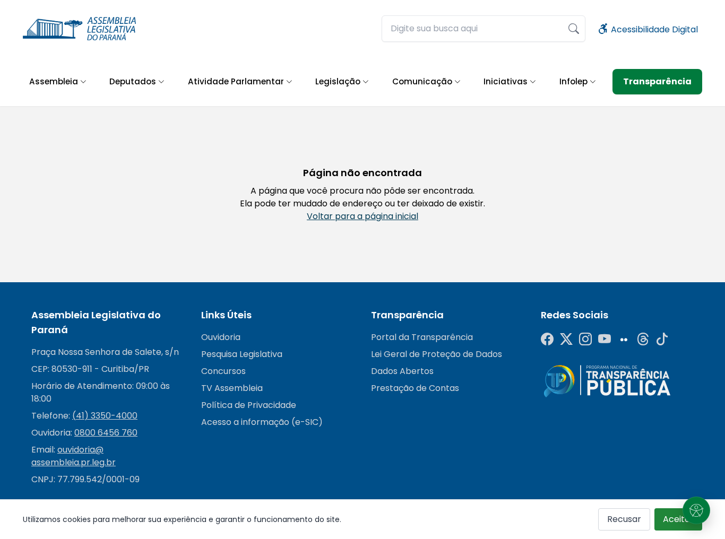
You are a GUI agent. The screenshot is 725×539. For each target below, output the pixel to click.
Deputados (132, 81)
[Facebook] (547, 339)
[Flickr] (623, 339)
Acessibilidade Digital (653, 29)
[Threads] (642, 339)
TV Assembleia (232, 388)
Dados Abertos (402, 371)
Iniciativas (506, 81)
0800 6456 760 (105, 433)
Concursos (223, 371)
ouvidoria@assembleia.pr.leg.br (73, 456)
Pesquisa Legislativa (241, 354)
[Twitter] (566, 339)
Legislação (337, 81)
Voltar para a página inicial (362, 216)
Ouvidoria (220, 337)
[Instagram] (585, 339)
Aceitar (678, 519)
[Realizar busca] (573, 28)
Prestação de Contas (415, 388)
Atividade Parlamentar (236, 81)
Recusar (624, 519)
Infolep (573, 81)
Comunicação (422, 81)
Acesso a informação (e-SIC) (262, 422)
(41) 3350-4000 (104, 416)
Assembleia (53, 81)
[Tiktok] (661, 339)
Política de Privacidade (248, 405)
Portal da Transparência (422, 337)
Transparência (657, 81)
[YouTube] (604, 339)
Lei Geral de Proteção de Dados (436, 354)
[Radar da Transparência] (607, 381)
